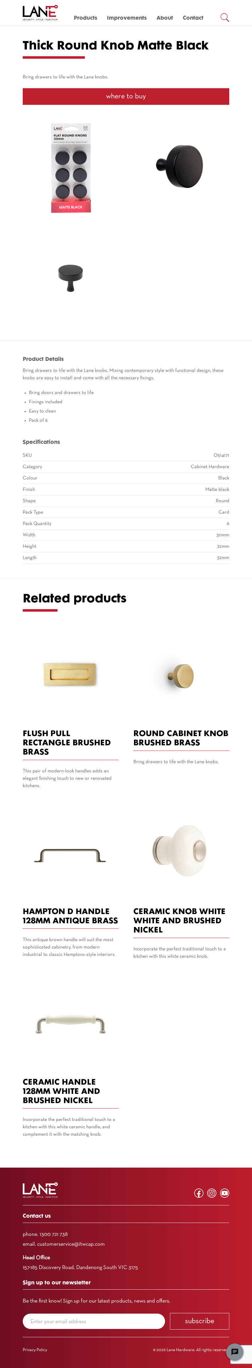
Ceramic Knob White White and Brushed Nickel (179, 921)
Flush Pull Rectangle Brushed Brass (67, 743)
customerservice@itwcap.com (71, 1244)
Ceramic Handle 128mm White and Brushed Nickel (61, 1092)
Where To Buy (126, 96)
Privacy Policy (35, 1350)
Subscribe (199, 1321)
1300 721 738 (54, 1234)
